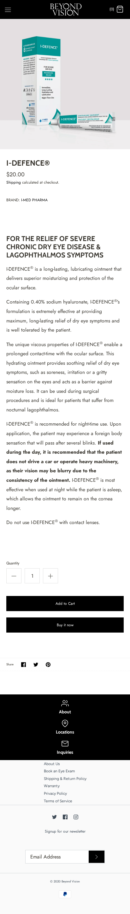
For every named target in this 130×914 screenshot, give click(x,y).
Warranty (52, 786)
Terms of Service (58, 801)
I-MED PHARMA (34, 200)
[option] (65, 84)
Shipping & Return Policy (65, 778)
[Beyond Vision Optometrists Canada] (65, 9)
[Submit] (96, 857)
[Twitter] (54, 817)
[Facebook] (65, 817)
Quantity (12, 563)
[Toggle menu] (8, 9)
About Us (52, 764)
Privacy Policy (55, 793)
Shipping (13, 182)
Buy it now (65, 625)
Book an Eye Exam (59, 771)
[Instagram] (76, 817)
